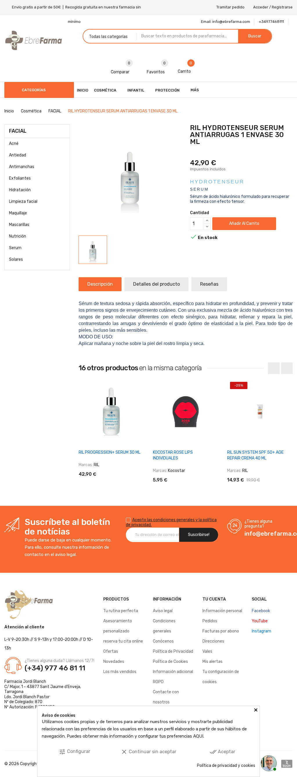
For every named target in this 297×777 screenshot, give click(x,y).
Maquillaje (18, 213)
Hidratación (20, 189)
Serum (15, 247)
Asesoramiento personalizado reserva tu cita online (123, 631)
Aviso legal (163, 610)
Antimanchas (21, 166)
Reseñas (209, 284)
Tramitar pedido (230, 7)
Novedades (113, 661)
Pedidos (209, 621)
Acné (14, 143)
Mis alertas (212, 661)
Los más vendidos (119, 671)
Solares (16, 259)
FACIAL (17, 131)
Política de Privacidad (173, 651)
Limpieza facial (23, 201)
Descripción (100, 284)
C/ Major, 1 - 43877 (21, 686)
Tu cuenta (214, 599)
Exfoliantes (20, 178)
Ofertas (110, 651)
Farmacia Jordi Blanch (25, 681)
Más (195, 90)
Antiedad (17, 155)
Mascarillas (19, 224)
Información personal (222, 610)
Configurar (74, 751)
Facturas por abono (220, 631)
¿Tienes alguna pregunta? (258, 524)
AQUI (198, 736)
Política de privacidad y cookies (226, 765)
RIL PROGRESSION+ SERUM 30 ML (109, 452)
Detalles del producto (156, 284)
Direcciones (213, 641)
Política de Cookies (170, 661)
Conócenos (163, 641)
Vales (207, 651)
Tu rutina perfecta (120, 610)
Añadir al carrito (244, 223)
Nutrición (17, 236)
